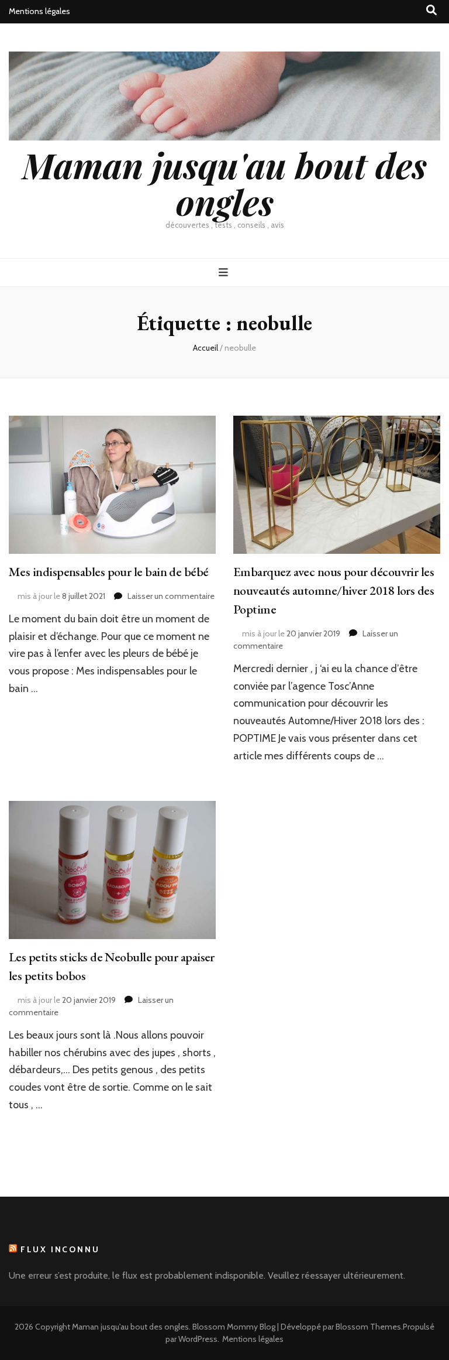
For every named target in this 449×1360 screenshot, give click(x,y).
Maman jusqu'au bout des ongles (224, 183)
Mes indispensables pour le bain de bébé (109, 571)
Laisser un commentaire (171, 596)
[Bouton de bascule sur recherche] (431, 10)
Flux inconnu (60, 1249)
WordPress (197, 1339)
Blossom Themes (368, 1326)
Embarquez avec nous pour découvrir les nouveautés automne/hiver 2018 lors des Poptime (333, 590)
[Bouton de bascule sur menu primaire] (225, 272)
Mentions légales (39, 11)
